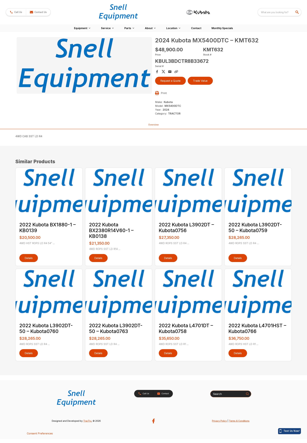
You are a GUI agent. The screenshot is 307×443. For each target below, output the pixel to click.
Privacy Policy (219, 420)
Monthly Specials (222, 28)
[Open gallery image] (84, 65)
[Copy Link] (176, 72)
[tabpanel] (84, 65)
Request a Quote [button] (170, 80)
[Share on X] (163, 72)
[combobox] (279, 12)
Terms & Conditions (239, 420)
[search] (297, 12)
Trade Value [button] (200, 80)
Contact (196, 28)
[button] (16, 12)
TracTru (87, 420)
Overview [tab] (153, 124)
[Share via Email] (170, 72)
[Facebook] (153, 421)
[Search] (247, 393)
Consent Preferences (40, 433)
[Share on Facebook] (157, 72)
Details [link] (29, 258)
